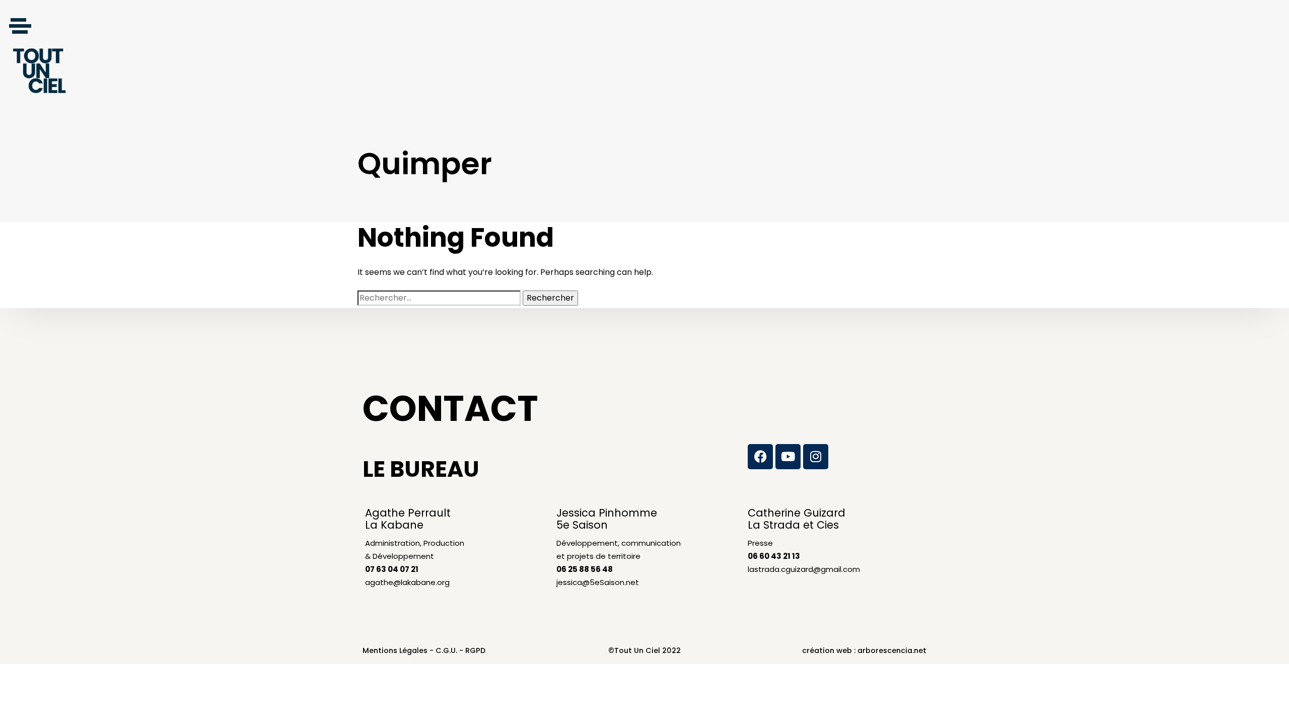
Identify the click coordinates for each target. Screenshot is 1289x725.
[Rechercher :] (439, 298)
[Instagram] (815, 456)
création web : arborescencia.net (864, 650)
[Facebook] (760, 456)
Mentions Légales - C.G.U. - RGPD (424, 650)
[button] (20, 25)
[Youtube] (788, 456)
